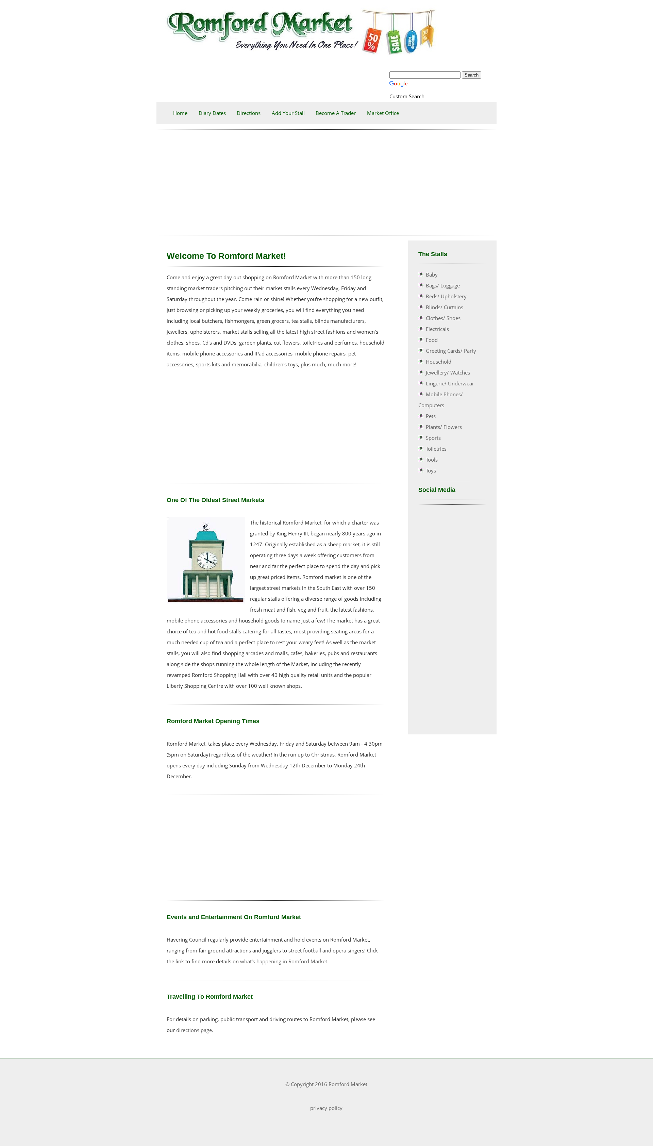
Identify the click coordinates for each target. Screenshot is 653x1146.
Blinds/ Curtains (444, 307)
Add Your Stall (288, 113)
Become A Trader (336, 113)
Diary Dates (212, 113)
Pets (431, 416)
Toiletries (436, 448)
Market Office (383, 113)
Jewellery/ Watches (448, 372)
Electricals (437, 329)
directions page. (194, 1030)
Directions (249, 113)
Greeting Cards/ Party (451, 350)
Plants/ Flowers (444, 426)
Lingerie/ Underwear (450, 383)
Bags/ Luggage (443, 285)
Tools (432, 459)
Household (438, 361)
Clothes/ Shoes (443, 318)
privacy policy (326, 1108)
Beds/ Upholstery (446, 296)
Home (180, 113)
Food (432, 339)
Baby (432, 274)
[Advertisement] (326, 182)
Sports (433, 437)
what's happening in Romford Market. (284, 961)
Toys (431, 470)
